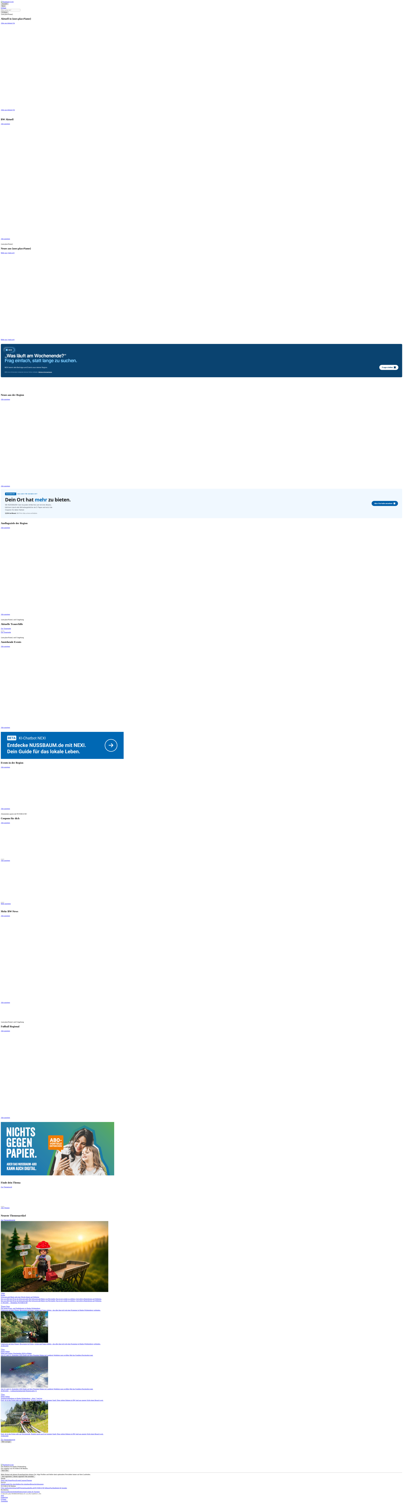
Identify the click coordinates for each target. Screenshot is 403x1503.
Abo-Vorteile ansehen (383, 503)
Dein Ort (4, 1480)
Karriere (9, 1488)
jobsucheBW (16, 1488)
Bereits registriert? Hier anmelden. (24, 1476)
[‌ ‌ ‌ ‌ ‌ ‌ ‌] (201, 654)
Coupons (23, 1480)
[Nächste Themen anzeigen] (3, 1206)
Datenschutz (22, 1492)
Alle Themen (5, 1208)
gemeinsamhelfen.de (28, 1488)
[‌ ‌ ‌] (201, 1191)
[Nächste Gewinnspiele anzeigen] (3, 902)
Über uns (4, 1488)
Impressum (4, 1492)
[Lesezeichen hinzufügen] (2, 1348)
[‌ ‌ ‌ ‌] (201, 384)
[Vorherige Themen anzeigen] (2, 1206)
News (14, 1480)
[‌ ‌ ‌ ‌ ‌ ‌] (201, 829)
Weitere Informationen (45, 372)
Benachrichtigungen (37, 1484)
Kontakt (7, 1484)
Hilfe (2, 1484)
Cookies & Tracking (33, 1492)
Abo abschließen (15, 1484)
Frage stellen (387, 367)
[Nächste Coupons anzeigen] (3, 859)
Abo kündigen (25, 1484)
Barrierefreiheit (13, 1492)
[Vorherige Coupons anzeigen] (2, 859)
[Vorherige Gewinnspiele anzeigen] (2, 902)
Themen (29, 1480)
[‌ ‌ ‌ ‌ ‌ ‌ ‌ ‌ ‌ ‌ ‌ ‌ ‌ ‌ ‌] (201, 38)
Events (18, 1480)
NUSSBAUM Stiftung (42, 1488)
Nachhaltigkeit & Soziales (58, 1488)
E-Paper (9, 1480)
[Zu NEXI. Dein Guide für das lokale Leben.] (62, 758)
